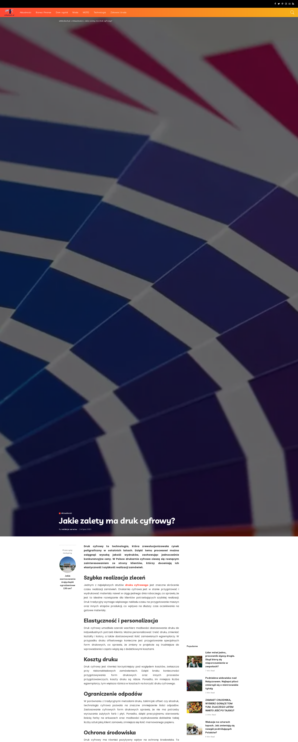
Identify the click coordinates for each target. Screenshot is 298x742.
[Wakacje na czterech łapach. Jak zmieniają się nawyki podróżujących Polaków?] (194, 729)
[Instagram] (286, 3)
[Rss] (293, 3)
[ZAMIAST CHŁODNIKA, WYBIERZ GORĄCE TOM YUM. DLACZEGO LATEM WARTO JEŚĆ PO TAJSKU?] (194, 707)
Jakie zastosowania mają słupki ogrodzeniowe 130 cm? (67, 582)
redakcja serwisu (69, 529)
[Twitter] (279, 3)
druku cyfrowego (137, 585)
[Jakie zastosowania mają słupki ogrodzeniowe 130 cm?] (67, 565)
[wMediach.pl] (9, 12)
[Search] (292, 12)
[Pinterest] (282, 3)
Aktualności (66, 513)
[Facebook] (275, 3)
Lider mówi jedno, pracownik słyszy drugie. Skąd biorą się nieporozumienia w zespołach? (220, 659)
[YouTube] (289, 3)
